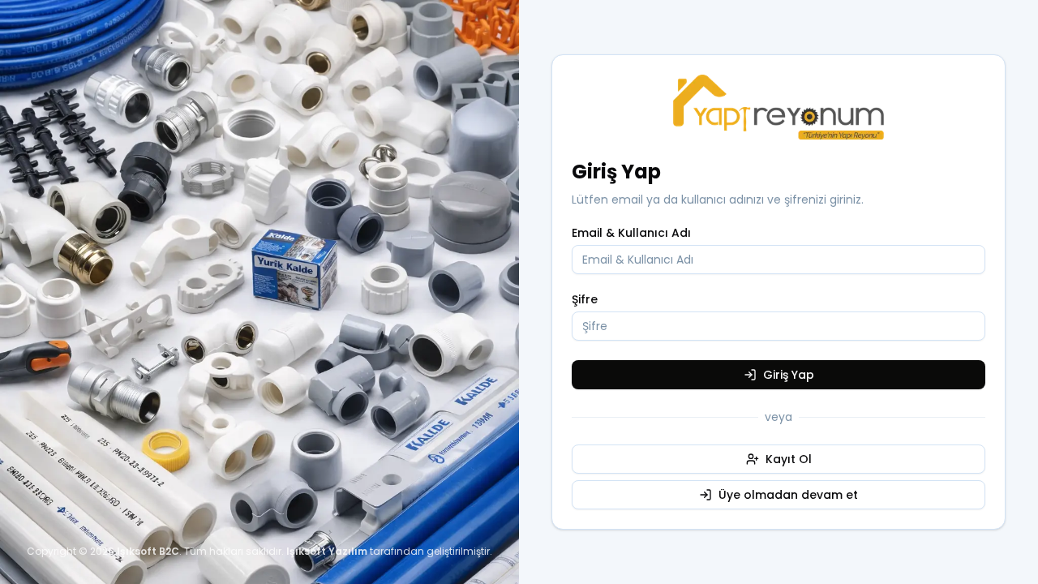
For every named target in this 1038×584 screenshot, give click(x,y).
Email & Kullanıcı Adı (631, 232)
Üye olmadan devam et (788, 495)
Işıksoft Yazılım (326, 551)
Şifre (585, 299)
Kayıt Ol (789, 459)
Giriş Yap (788, 375)
